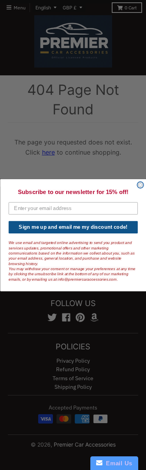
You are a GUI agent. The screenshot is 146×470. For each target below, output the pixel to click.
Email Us (117, 463)
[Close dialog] (140, 185)
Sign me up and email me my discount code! (73, 227)
